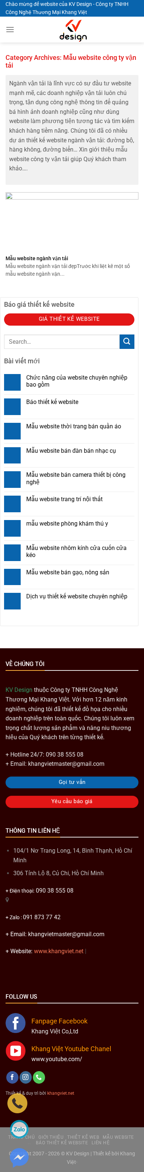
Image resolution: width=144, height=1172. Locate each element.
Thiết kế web (83, 1137)
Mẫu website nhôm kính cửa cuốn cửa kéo (76, 551)
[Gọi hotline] (17, 1103)
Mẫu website (118, 1137)
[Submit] (127, 341)
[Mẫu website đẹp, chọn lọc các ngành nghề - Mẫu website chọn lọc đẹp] (72, 30)
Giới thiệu (51, 1137)
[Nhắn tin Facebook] (19, 1157)
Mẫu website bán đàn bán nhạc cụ (71, 450)
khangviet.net (60, 1093)
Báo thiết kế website (52, 401)
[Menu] (10, 29)
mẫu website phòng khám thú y (67, 523)
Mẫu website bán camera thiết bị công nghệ (76, 478)
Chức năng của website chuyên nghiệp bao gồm (76, 381)
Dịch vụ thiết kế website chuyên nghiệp (76, 596)
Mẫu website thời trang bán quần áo (73, 426)
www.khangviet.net (58, 951)
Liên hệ (101, 1142)
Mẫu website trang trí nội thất (64, 499)
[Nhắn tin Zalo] (19, 1129)
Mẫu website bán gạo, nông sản (67, 572)
